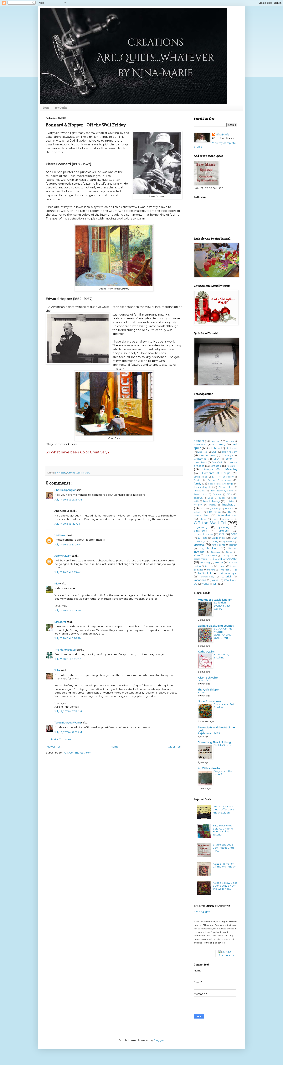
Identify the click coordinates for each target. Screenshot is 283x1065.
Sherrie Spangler (65, 489)
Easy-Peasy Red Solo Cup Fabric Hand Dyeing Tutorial (223, 830)
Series (229, 552)
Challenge (227, 455)
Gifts (229, 494)
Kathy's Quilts (206, 651)
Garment (217, 494)
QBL (87, 472)
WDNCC (205, 584)
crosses (216, 465)
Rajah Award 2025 (209, 733)
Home (115, 746)
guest (222, 497)
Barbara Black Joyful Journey (216, 625)
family (197, 483)
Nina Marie (222, 134)
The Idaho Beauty (65, 649)
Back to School (222, 745)
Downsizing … (206, 680)
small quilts (227, 555)
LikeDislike (214, 511)
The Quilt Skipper (209, 689)
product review (203, 534)
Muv (57, 583)
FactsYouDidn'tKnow (219, 480)
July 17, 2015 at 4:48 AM (67, 610)
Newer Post (54, 746)
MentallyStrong (227, 515)
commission (200, 462)
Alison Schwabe (208, 677)
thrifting (211, 570)
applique (215, 441)
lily (229, 511)
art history (60, 472)
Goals (210, 497)
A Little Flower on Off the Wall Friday (224, 865)
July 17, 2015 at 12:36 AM (68, 499)
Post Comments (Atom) (77, 752)
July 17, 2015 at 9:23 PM (67, 659)
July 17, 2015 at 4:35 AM (67, 572)
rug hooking (209, 548)
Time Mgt (224, 569)
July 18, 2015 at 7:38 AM (68, 711)
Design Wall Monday (219, 469)
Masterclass (201, 515)
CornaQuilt (217, 462)
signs (197, 555)
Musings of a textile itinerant (215, 599)
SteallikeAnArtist (225, 558)
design (232, 466)
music (215, 519)
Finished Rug (226, 487)
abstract (199, 440)
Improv (212, 505)
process (224, 530)
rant (214, 545)
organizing (200, 527)
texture (209, 566)
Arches (230, 441)
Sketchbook (211, 555)
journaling (215, 508)
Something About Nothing (214, 742)
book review (229, 451)
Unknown (60, 535)
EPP (214, 476)
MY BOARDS (202, 912)
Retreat (233, 544)
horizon (198, 504)
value (215, 579)
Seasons (215, 552)
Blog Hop (202, 452)
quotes (199, 544)
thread (221, 566)
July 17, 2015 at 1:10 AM (67, 523)
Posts (46, 107)
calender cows (207, 455)
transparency (207, 577)
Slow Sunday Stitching (221, 656)
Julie (57, 670)
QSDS (234, 534)
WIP (215, 583)
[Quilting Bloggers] (228, 955)
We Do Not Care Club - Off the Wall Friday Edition (224, 809)
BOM (214, 452)
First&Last (199, 490)
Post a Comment (61, 739)
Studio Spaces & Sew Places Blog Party (223, 847)
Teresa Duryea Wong (67, 722)
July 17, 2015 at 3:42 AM (67, 544)
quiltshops (229, 541)
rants (222, 544)
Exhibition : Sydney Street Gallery (222, 605)
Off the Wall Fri (75, 472)
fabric (197, 480)
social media (201, 559)
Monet (203, 519)
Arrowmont (200, 444)
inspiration (229, 504)
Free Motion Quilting (222, 490)
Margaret (60, 621)
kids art (229, 508)
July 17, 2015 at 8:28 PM (67, 638)
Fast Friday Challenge (220, 483)
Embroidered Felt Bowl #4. (224, 706)
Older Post (174, 746)
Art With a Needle (209, 768)
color (228, 458)
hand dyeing (211, 501)
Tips (235, 569)
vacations (200, 579)
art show (214, 448)
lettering (198, 512)
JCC (203, 508)
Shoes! (201, 692)
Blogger (159, 1040)
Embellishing (200, 477)
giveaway (198, 498)
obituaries (228, 519)
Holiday (230, 501)
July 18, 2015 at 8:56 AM (68, 732)
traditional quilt (227, 573)
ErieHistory (228, 477)
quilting (214, 541)
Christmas (200, 458)
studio (219, 562)
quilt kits (202, 538)
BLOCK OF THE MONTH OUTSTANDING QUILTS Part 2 (223, 633)
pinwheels (200, 530)
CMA (216, 458)
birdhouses (231, 448)
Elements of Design (216, 472)
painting (224, 527)
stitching (205, 562)
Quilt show (218, 537)
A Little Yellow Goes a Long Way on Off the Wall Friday (225, 885)
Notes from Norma (209, 701)
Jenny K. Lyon (62, 555)
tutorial (226, 576)
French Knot (200, 494)
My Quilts (61, 107)
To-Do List (204, 573)
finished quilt (202, 487)
